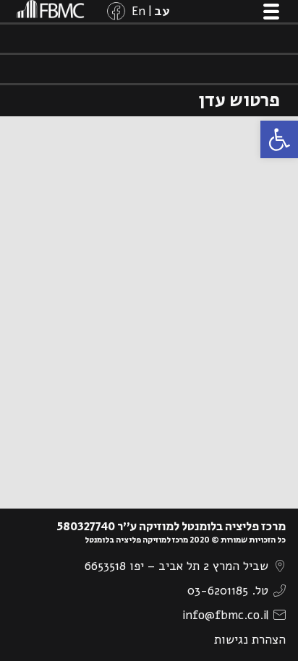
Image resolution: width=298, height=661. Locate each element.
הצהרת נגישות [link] (250, 639)
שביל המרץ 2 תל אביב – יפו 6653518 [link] (176, 566)
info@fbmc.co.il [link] (225, 615)
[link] (279, 139)
